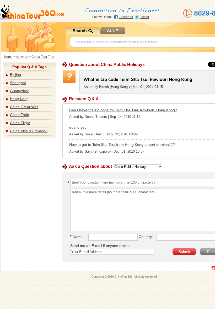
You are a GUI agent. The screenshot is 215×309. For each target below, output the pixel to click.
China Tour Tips (42, 57)
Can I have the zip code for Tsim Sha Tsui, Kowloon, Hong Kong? (123, 110)
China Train (19, 115)
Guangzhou (19, 91)
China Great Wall (24, 107)
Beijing (15, 75)
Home (8, 57)
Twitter (144, 17)
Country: (146, 237)
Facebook (126, 17)
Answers (22, 57)
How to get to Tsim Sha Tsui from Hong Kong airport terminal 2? (122, 144)
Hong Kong (19, 99)
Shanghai (18, 83)
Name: (77, 237)
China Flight (20, 123)
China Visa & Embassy (28, 131)
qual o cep (78, 127)
